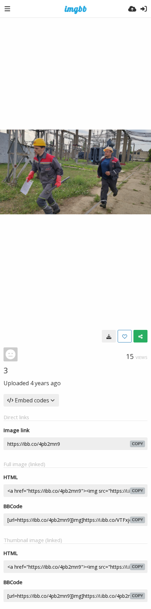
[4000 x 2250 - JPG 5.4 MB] (109, 336)
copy (137, 444)
